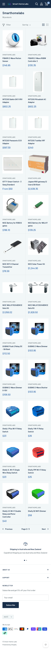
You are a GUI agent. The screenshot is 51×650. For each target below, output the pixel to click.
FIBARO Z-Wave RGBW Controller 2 (37, 59)
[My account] (41, 4)
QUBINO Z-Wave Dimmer (38, 346)
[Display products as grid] (43, 25)
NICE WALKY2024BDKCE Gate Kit (38, 306)
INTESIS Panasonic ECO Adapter (12, 141)
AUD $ (6, 617)
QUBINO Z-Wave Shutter (38, 387)
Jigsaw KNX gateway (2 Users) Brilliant (37, 183)
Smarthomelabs (8, 55)
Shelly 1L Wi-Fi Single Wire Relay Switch (11, 471)
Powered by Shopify (9, 645)
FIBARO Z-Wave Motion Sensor (11, 59)
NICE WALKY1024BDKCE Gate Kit (12, 306)
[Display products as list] (47, 25)
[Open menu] (3, 4)
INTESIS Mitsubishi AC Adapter (37, 100)
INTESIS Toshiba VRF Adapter (36, 141)
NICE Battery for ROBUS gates (12, 224)
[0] (46, 3)
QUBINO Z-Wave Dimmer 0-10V (12, 388)
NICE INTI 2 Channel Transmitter (10, 265)
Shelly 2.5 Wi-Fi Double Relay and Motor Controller (11, 514)
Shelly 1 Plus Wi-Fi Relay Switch (12, 430)
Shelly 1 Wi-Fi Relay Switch (35, 430)
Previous (8, 529)
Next (44, 529)
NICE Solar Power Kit (36, 264)
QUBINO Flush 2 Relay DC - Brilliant (12, 347)
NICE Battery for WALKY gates (38, 224)
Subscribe (10, 605)
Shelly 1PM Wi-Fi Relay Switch (37, 471)
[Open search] (36, 4)
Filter (8, 25)
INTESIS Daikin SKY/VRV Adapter (12, 100)
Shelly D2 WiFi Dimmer (37, 511)
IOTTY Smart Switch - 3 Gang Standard (11, 183)
